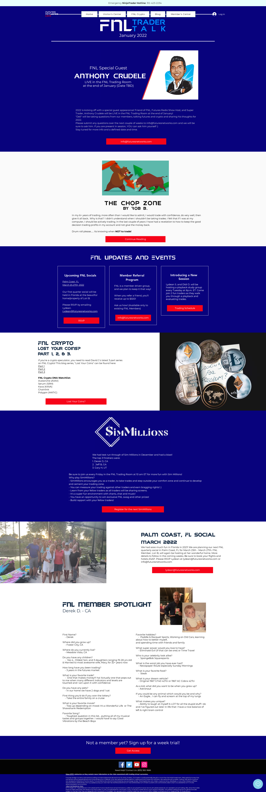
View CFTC (70, 774)
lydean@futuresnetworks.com (200, 558)
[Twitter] (129, 765)
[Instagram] (144, 765)
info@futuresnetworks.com (162, 123)
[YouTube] (137, 765)
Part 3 (41, 371)
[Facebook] (122, 765)
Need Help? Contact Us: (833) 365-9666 (133, 770)
